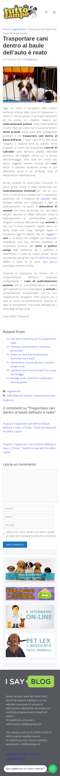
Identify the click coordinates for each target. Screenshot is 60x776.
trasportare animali (44, 395)
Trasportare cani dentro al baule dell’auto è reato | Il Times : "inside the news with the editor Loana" (29, 427)
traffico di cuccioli (47, 257)
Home (6, 29)
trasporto (8, 400)
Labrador (46, 198)
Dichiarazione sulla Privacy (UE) (23, 754)
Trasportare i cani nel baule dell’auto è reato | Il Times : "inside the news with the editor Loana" (29, 448)
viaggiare (51, 234)
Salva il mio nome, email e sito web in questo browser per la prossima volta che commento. (31, 533)
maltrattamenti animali (19, 395)
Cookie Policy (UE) (15, 759)
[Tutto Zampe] (19, 11)
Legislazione (18, 29)
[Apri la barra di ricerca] (46, 12)
